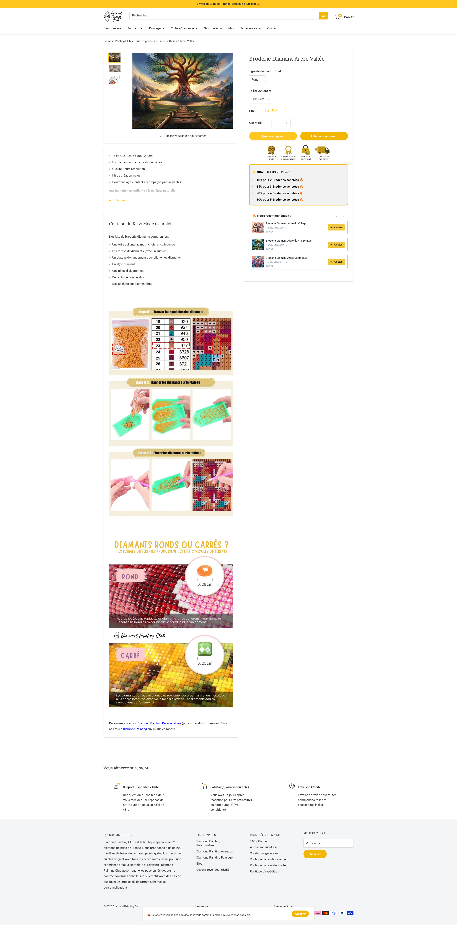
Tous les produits (144, 41)
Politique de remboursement (269, 859)
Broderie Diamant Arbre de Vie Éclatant (289, 240)
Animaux (133, 28)
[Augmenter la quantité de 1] (286, 123)
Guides (272, 28)
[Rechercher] (323, 15)
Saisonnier (211, 28)
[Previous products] (336, 215)
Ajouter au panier (273, 136)
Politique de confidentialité (268, 865)
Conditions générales (264, 853)
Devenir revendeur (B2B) (212, 869)
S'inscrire (315, 854)
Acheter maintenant (324, 136)
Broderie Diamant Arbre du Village (286, 223)
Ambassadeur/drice (263, 847)
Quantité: (255, 123)
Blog (199, 863)
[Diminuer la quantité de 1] (268, 123)
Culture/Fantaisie (182, 28)
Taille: (260, 91)
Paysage (155, 28)
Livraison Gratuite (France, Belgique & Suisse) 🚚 (228, 4)
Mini (231, 28)
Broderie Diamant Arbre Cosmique (286, 257)
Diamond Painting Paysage (214, 857)
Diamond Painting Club (117, 41)
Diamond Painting (135, 729)
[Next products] (344, 215)
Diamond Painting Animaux (214, 851)
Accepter (300, 913)
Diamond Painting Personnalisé (208, 843)
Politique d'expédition (264, 871)
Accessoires (248, 28)
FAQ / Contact (259, 841)
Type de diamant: (265, 71)
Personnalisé (112, 28)
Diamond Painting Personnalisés (159, 723)
